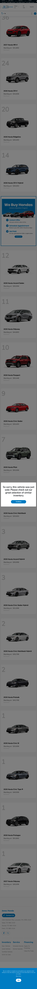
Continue (18, 502)
